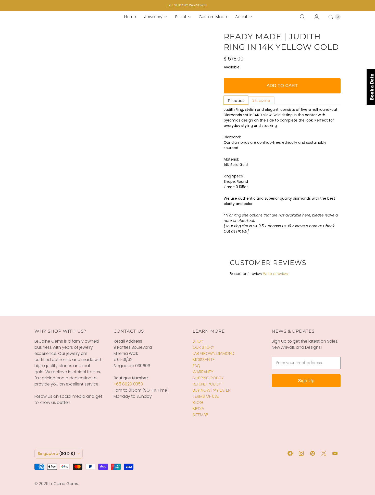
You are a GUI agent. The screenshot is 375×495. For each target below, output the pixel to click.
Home (130, 17)
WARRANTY (203, 372)
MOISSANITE (204, 360)
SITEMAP (200, 415)
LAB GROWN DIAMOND (213, 353)
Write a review (275, 273)
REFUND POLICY (207, 384)
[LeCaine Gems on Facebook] (290, 453)
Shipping (261, 100)
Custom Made (213, 17)
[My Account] (316, 17)
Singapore (56, 453)
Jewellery (153, 17)
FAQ (196, 366)
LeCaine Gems (63, 484)
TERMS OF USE (206, 396)
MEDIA (198, 409)
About (241, 17)
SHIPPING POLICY (208, 378)
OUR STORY (203, 347)
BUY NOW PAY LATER (211, 390)
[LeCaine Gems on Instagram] (301, 453)
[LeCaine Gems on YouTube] (335, 453)
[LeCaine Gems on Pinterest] (312, 453)
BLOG (198, 402)
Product (236, 100)
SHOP (198, 341)
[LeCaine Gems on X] (323, 453)
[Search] (302, 17)
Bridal (180, 17)
